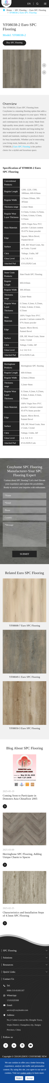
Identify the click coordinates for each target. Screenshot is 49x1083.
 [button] (44, 72)
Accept (30, 1078)
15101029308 (13, 1000)
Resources (8, 964)
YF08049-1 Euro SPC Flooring (24, 677)
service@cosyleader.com (17, 1010)
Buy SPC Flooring (14, 42)
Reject (19, 1078)
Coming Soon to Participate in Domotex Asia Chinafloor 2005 (20, 797)
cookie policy (26, 1073)
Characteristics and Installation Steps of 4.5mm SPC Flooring (23, 914)
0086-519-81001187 (15, 990)
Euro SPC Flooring (37, 10)
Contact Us (8, 979)
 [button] (44, 65)
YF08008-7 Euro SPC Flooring (24, 625)
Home (9, 10)
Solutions (7, 957)
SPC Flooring (21, 10)
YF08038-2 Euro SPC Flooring (23, 12)
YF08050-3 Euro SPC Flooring (24, 728)
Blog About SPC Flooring (24, 748)
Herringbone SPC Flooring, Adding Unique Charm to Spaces (22, 855)
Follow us (8, 1037)
